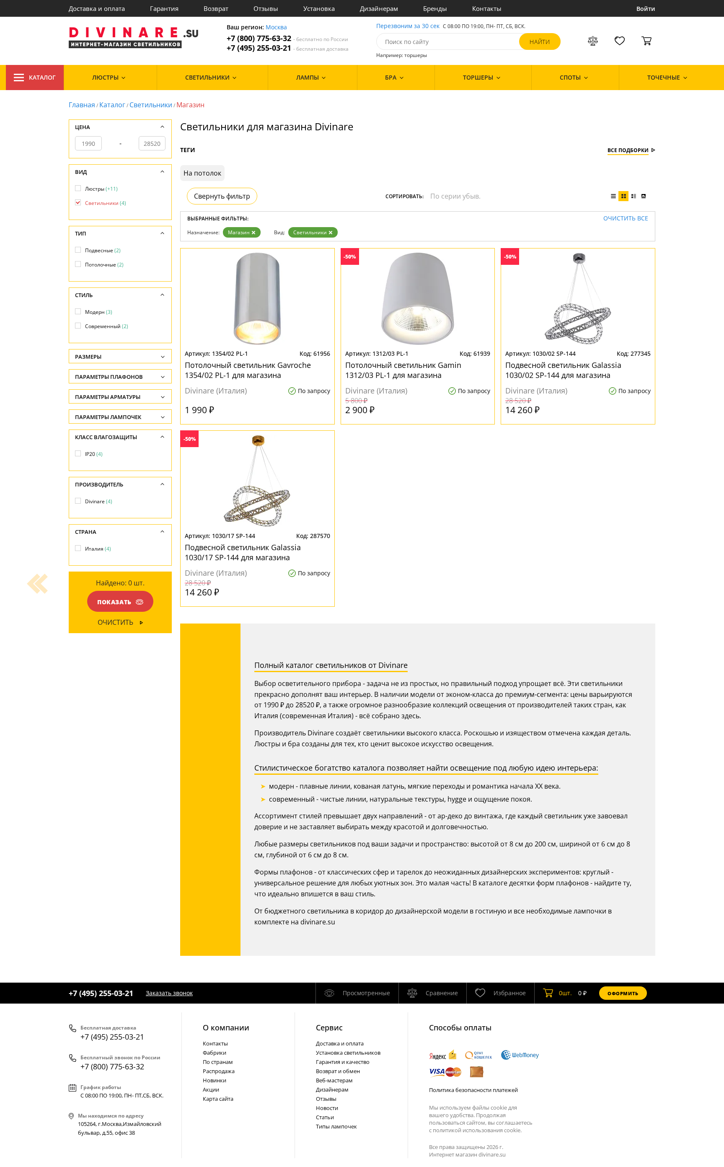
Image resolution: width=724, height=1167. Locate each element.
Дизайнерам (379, 8)
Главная (82, 104)
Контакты (487, 8)
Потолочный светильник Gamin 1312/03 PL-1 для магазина (403, 370)
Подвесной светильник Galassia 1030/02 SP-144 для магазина (563, 370)
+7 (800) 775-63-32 (287, 38)
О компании (226, 1027)
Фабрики (214, 1052)
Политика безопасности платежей (473, 1090)
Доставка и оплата (97, 8)
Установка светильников (348, 1052)
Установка (319, 8)
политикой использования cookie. (477, 1130)
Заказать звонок (169, 993)
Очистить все (625, 218)
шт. (565, 993)
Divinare (98, 501)
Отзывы (265, 8)
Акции (211, 1089)
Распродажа (219, 1071)
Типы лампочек (336, 1126)
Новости (327, 1108)
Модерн (98, 312)
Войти (645, 9)
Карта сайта (218, 1098)
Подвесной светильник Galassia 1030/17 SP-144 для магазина (243, 552)
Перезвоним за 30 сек (408, 26)
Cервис (329, 1027)
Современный (106, 326)
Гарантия (164, 8)
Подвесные (103, 250)
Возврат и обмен (338, 1071)
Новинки (214, 1080)
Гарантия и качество (343, 1062)
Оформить (623, 993)
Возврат (216, 8)
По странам (218, 1062)
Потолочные (104, 264)
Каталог (42, 77)
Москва (276, 27)
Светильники (150, 104)
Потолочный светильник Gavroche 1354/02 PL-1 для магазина (248, 370)
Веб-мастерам (334, 1080)
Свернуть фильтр (222, 196)
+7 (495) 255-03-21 (288, 48)
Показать (114, 602)
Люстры (101, 188)
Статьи (325, 1117)
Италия (98, 548)
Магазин (239, 232)
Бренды (435, 8)
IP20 (94, 454)
